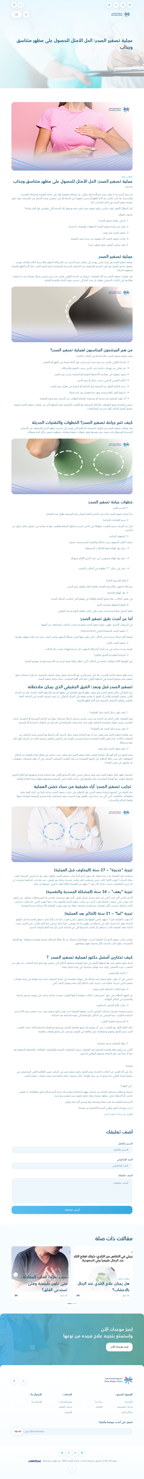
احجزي (129, 1108)
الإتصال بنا (37, 1402)
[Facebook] (130, 5)
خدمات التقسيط (125, 1407)
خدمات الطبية (65, 1407)
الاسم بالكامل (125, 1144)
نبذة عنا (98, 1402)
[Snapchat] (109, 5)
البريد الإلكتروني (125, 1160)
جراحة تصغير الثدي (113, 1114)
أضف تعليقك (125, 1175)
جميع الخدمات (65, 1402)
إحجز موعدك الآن (119, 1347)
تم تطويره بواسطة (51, 1461)
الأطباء (99, 1407)
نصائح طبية (127, 1412)
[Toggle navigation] (16, 14)
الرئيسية (129, 1402)
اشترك (17, 1431)
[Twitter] (123, 5)
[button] (15, 1274)
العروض (68, 1412)
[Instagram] (116, 5)
